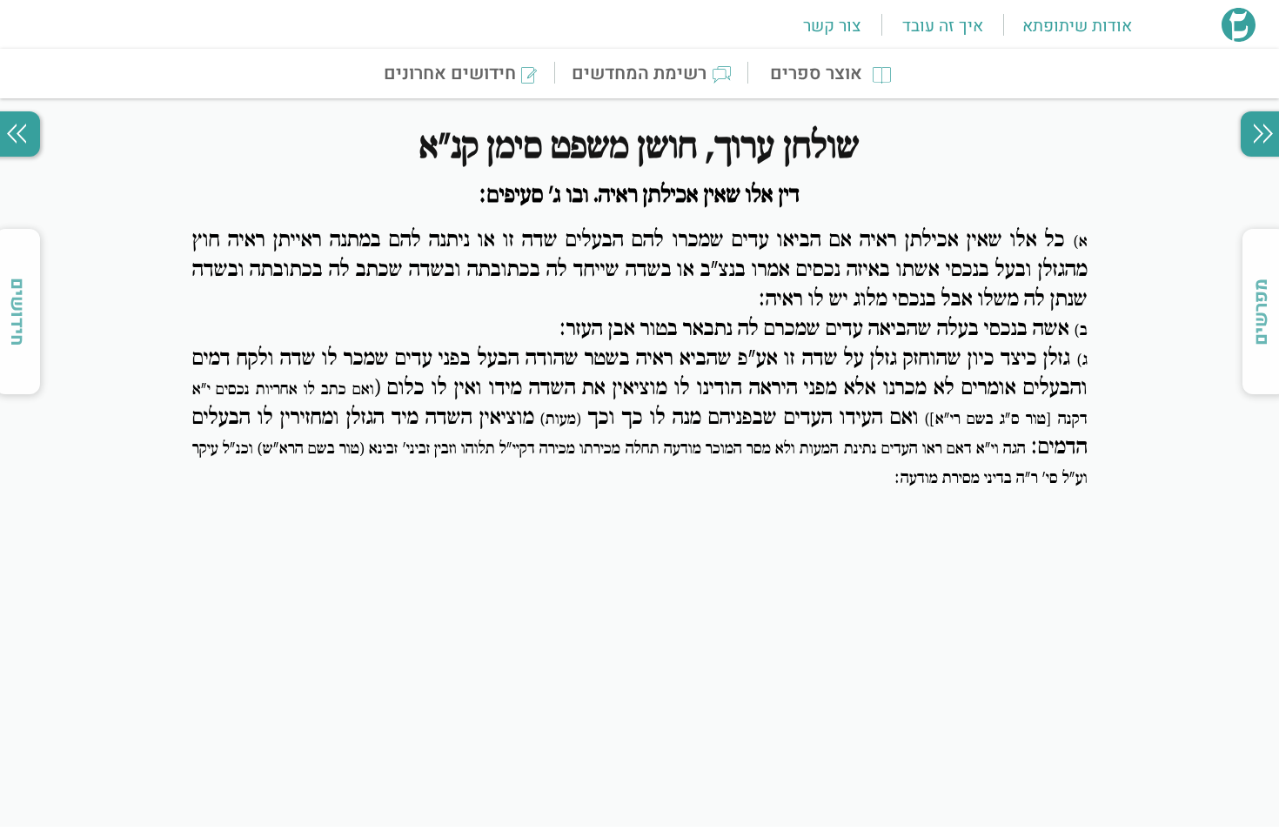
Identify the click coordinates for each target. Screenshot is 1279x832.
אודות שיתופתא (1077, 26)
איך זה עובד (942, 26)
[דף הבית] (1239, 36)
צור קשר (831, 26)
